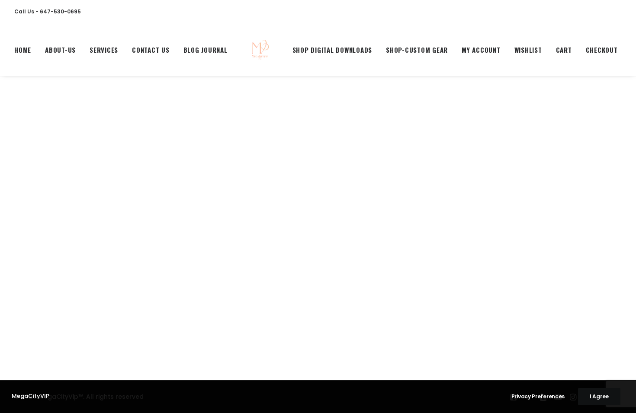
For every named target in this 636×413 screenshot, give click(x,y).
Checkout (602, 49)
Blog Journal (205, 49)
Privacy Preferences (538, 396)
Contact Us (151, 49)
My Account (481, 49)
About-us (60, 49)
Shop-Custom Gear (417, 49)
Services (104, 49)
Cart (564, 49)
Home (22, 49)
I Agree (599, 396)
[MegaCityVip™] (260, 49)
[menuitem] (25, 49)
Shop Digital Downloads (332, 49)
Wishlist (528, 49)
